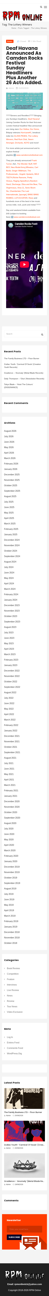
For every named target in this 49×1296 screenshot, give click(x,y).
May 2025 (9, 513)
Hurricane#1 (26, 132)
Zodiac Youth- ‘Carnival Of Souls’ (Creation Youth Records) (22, 365)
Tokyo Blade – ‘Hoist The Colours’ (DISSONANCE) (18, 385)
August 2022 (10, 692)
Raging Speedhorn (21, 181)
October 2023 (10, 616)
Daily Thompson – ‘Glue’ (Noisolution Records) (24, 379)
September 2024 (12, 556)
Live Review (13, 990)
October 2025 (10, 485)
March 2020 (10, 850)
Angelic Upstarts (26, 174)
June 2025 (9, 507)
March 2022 (10, 720)
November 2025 (12, 480)
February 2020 (11, 856)
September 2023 (12, 621)
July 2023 (8, 632)
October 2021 (10, 747)
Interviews (12, 985)
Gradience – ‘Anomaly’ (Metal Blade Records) (23, 373)
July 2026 (8, 436)
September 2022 (12, 687)
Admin (11, 88)
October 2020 (10, 812)
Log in (10, 1037)
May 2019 (9, 905)
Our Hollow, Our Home (29, 129)
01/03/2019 (23, 88)
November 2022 (12, 676)
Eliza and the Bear (29, 184)
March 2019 (10, 916)
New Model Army (18, 167)
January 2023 (10, 665)
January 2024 (10, 600)
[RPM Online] (22, 16)
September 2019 (12, 883)
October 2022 (10, 681)
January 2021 (10, 796)
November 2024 (12, 545)
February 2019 (11, 921)
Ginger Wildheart (19, 171)
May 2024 (9, 578)
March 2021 (10, 785)
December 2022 (12, 671)
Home (13, 28)
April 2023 (9, 649)
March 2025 (10, 523)
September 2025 (12, 491)
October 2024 (10, 551)
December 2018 (12, 932)
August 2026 (10, 431)
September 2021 (12, 752)
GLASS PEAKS (20, 136)
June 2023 (9, 638)
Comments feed (15, 1048)
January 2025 (10, 534)
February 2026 (11, 464)
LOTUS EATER (20, 198)
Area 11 (20, 188)
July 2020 (8, 829)
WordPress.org (14, 1053)
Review (10, 1001)
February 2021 (11, 790)
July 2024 (8, 567)
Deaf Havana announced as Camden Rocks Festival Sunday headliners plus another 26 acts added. (24, 65)
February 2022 (11, 725)
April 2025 (9, 518)
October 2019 (10, 878)
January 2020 (10, 861)
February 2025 (11, 529)
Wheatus (29, 167)
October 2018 (10, 943)
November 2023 (12, 611)
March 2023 (10, 654)
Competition (13, 974)
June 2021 (9, 769)
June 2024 (9, 572)
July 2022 (8, 698)
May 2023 (9, 643)
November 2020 (12, 807)
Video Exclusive (15, 1012)
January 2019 (10, 927)
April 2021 (9, 779)
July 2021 (8, 763)
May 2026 (9, 447)
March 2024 (10, 589)
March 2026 (10, 458)
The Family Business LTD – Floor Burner (21, 358)
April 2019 (9, 910)
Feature (10, 979)
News (9, 41)
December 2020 (12, 801)
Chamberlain (15, 191)
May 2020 (9, 839)
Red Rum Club (20, 139)
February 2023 (11, 660)
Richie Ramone (19, 177)
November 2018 (12, 937)
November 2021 (12, 741)
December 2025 (12, 474)
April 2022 (9, 714)
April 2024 (9, 583)
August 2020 (10, 823)
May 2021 (9, 774)
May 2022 (9, 709)
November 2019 (12, 872)
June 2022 (9, 703)
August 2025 (10, 496)
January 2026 (10, 469)
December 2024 (12, 540)
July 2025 (8, 502)
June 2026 (9, 442)
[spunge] (23, 194)
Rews (31, 198)
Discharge (16, 184)
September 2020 (12, 818)
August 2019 (10, 888)
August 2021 (10, 758)
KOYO (26, 143)
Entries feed (13, 1042)
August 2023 (10, 627)
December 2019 (12, 867)
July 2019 (8, 894)
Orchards (19, 143)
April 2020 (9, 845)
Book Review (13, 968)
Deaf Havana (33, 119)
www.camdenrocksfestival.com (29, 155)
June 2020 (9, 834)
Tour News (12, 1006)
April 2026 (9, 453)
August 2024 (10, 562)
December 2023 (12, 605)
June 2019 (9, 899)
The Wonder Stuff (24, 164)
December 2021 (12, 736)
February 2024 (11, 594)
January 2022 (10, 730)
